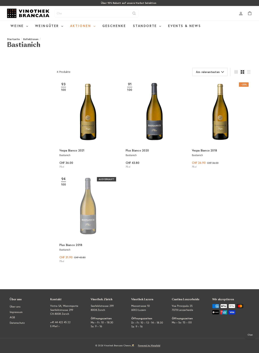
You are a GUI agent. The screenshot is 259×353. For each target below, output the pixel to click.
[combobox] (96, 13)
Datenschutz (17, 322)
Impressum (16, 312)
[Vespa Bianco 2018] (220, 125)
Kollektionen (31, 39)
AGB (12, 317)
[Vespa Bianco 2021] (88, 125)
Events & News (184, 26)
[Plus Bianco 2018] (88, 220)
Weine (18, 26)
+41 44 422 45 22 (60, 322)
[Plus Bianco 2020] (154, 125)
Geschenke (114, 26)
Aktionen (81, 26)
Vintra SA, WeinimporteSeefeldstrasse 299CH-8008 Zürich (64, 309)
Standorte (145, 26)
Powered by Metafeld (149, 345)
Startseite (13, 39)
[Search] (134, 13)
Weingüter (47, 26)
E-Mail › (54, 326)
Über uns (15, 306)
